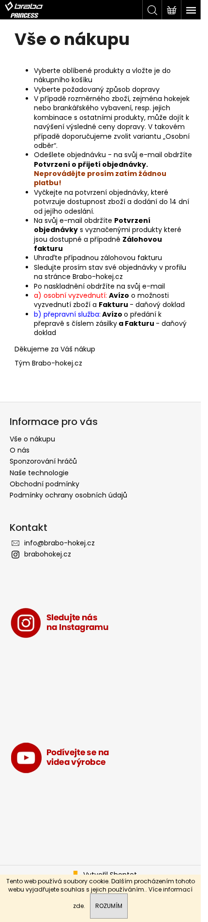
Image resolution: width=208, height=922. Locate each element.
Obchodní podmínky (44, 484)
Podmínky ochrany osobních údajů (68, 495)
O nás (20, 450)
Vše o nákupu (32, 439)
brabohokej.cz (47, 554)
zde (78, 906)
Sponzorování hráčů (43, 461)
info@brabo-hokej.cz (59, 543)
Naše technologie (39, 473)
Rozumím (108, 906)
